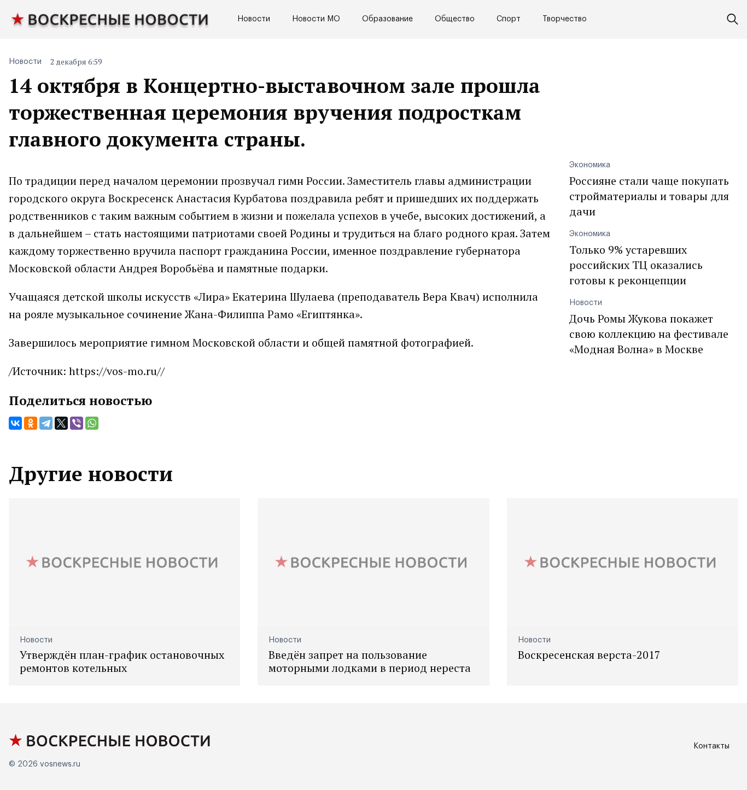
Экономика (589, 165)
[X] (61, 423)
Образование (387, 19)
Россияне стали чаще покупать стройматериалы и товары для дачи (649, 196)
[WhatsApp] (91, 423)
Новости (253, 19)
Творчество (564, 19)
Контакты (711, 746)
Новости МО (316, 19)
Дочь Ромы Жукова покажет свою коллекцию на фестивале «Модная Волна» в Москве (648, 333)
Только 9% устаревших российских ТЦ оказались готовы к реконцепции (636, 265)
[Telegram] (45, 423)
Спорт (509, 19)
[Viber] (76, 423)
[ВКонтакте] (15, 423)
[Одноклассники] (30, 423)
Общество (455, 19)
